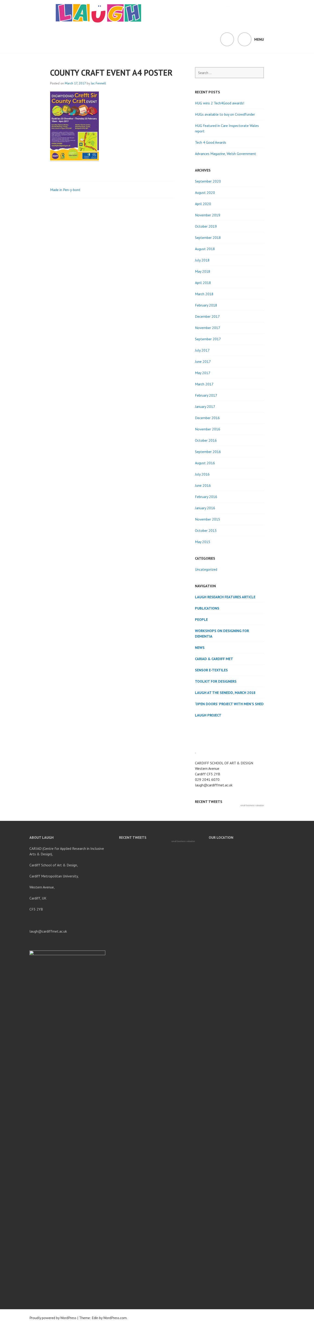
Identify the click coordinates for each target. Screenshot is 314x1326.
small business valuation (252, 805)
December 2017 (207, 316)
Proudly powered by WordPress (52, 1317)
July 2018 (202, 260)
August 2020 (205, 192)
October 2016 (206, 440)
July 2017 (202, 350)
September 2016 (208, 451)
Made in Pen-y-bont (65, 189)
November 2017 (207, 327)
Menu (259, 39)
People (201, 619)
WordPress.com (115, 1317)
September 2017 (208, 339)
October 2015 (206, 530)
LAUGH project (208, 715)
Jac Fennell (98, 83)
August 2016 (205, 463)
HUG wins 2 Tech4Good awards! (219, 103)
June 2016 (203, 485)
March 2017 (204, 384)
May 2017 (202, 372)
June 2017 (203, 361)
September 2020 (208, 181)
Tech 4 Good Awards (210, 142)
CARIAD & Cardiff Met (214, 658)
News (200, 647)
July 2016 (202, 474)
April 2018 (203, 282)
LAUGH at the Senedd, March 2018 (225, 692)
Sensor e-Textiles (211, 670)
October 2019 (206, 226)
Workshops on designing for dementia (222, 633)
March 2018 (204, 294)
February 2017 (206, 395)
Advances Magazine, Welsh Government (225, 153)
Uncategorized (206, 569)
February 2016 (206, 496)
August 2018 (205, 248)
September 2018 (208, 237)
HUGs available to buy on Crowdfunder (225, 114)
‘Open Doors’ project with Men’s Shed (229, 704)
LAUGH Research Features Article (225, 597)
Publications (207, 608)
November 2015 (207, 519)
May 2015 (202, 541)
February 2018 (206, 305)
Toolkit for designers (216, 681)
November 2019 (207, 215)
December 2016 (207, 417)
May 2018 (202, 271)
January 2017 (205, 406)
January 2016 (205, 508)
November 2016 (207, 429)
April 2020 (203, 203)
